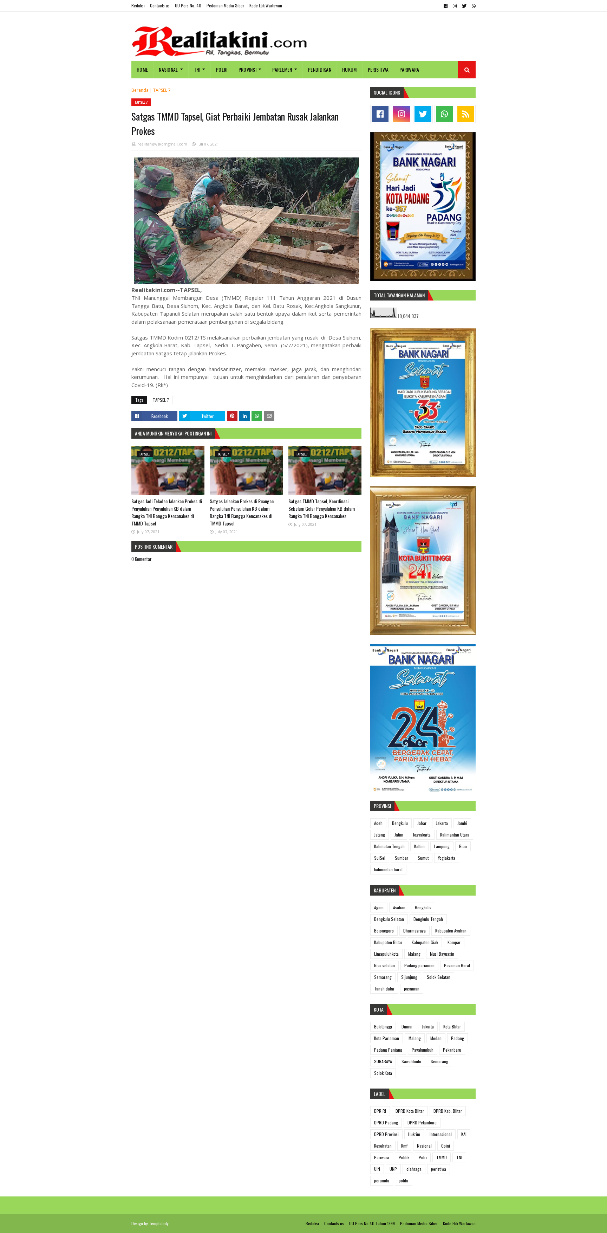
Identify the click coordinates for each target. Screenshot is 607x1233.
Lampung (442, 846)
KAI (463, 1134)
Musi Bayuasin (442, 954)
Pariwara (381, 1157)
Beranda (140, 90)
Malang (414, 954)
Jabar (421, 823)
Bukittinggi (383, 1026)
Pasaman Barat (457, 965)
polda (403, 1180)
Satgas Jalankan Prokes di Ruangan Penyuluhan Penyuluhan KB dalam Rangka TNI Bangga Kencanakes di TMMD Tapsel (242, 512)
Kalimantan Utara (454, 835)
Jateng (379, 835)
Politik (404, 1157)
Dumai (407, 1026)
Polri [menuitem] (222, 69)
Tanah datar (384, 989)
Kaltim (419, 846)
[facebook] (445, 6)
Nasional (424, 1146)
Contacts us (160, 5)
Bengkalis (423, 907)
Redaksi (138, 5)
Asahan (399, 907)
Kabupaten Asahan (450, 931)
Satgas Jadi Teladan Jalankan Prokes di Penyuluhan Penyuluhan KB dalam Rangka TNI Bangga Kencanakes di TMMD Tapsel (166, 512)
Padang (457, 1038)
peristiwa (438, 1169)
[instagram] (454, 6)
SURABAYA (383, 1061)
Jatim (398, 835)
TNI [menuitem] (197, 69)
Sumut (423, 858)
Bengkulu (400, 823)
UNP (393, 1169)
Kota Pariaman (386, 1038)
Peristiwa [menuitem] (378, 69)
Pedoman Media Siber (225, 5)
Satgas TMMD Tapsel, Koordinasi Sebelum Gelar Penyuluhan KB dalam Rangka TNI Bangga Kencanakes (321, 508)
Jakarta (442, 823)
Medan (436, 1038)
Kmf (404, 1146)
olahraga (414, 1169)
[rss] (465, 114)
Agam (379, 907)
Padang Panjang (388, 1050)
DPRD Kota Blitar (410, 1111)
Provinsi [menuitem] (247, 69)
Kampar (454, 942)
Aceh (378, 823)
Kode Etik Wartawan (265, 5)
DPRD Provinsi (386, 1134)
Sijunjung (409, 977)
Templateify (159, 1223)
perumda (381, 1180)
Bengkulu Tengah (428, 919)
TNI (459, 1157)
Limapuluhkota (386, 954)
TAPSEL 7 (162, 90)
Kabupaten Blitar (388, 942)
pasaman (411, 989)
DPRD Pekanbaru (422, 1122)
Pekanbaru (452, 1050)
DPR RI (380, 1111)
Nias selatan (384, 965)
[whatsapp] (473, 6)
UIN (377, 1169)
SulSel (379, 858)
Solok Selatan (438, 977)
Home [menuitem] (142, 69)
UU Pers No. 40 (188, 5)
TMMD (441, 1157)
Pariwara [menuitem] (409, 69)
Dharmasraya (414, 931)
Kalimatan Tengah (389, 846)
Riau (463, 846)
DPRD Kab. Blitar (447, 1111)
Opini (445, 1146)
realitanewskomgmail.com (162, 144)
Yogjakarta (446, 858)
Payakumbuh (422, 1050)
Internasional (441, 1134)
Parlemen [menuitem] (282, 69)
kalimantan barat (388, 869)
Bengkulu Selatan (389, 919)
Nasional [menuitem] (168, 69)
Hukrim (414, 1134)
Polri (423, 1157)
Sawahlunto (411, 1061)
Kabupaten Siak (425, 942)
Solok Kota (383, 1073)
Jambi (462, 823)
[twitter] (464, 6)
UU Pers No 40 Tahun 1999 (372, 1223)
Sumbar (401, 858)
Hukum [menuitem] (349, 69)
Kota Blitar (452, 1026)
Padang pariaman (419, 965)
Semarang (383, 977)
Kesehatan (383, 1146)
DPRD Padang (386, 1122)
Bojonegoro (384, 931)
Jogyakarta (422, 835)
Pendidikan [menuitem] (319, 69)
